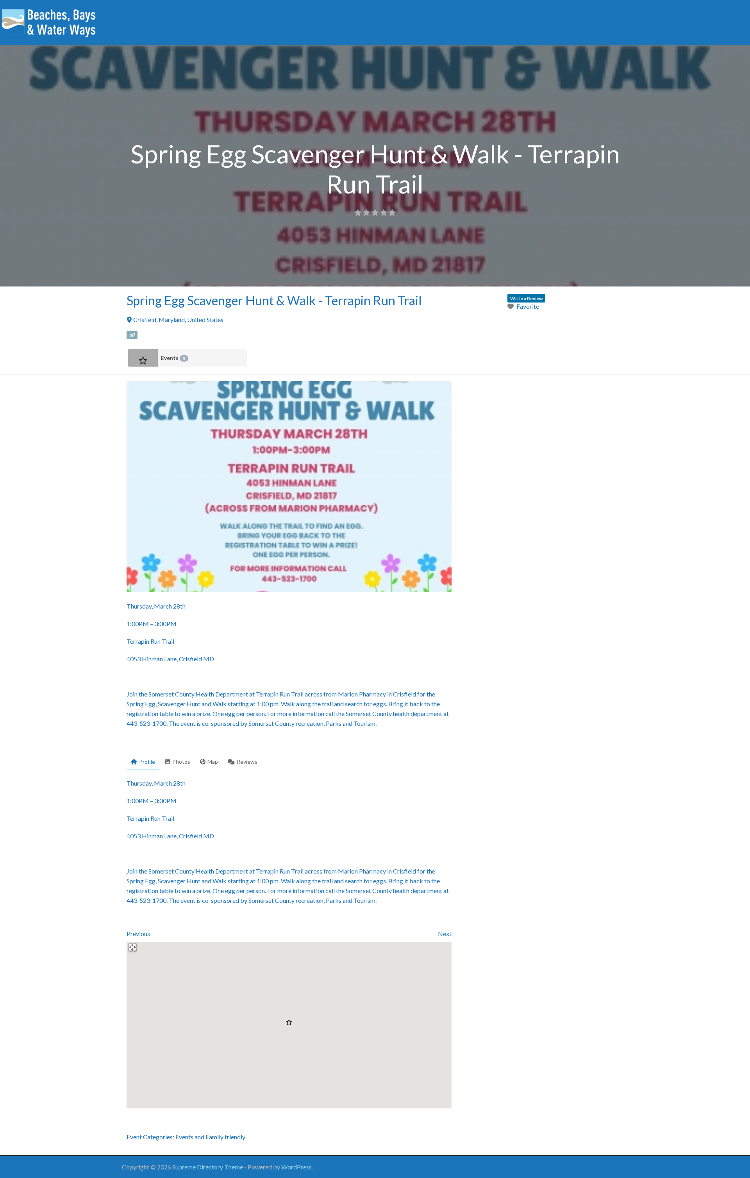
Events (173, 357)
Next (445, 933)
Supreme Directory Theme (208, 1167)
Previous (138, 933)
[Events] (143, 358)
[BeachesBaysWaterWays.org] (49, 21)
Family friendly (225, 1136)
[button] (289, 1022)
